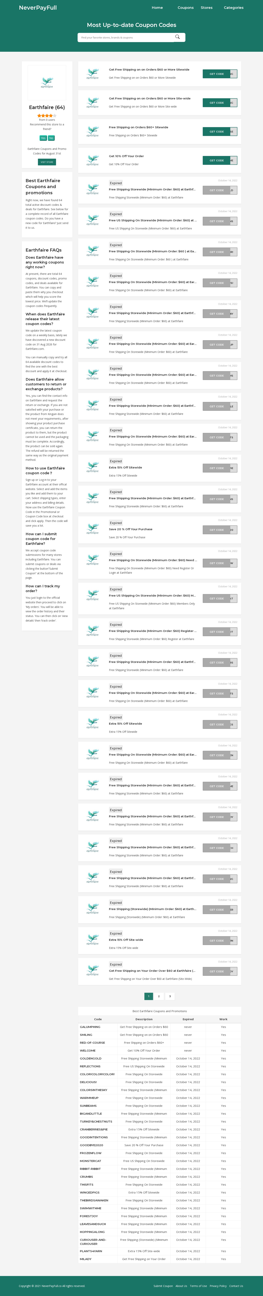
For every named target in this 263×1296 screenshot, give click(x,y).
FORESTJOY (89, 1216)
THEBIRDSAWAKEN (94, 1200)
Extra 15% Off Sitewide (125, 467)
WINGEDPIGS (90, 1192)
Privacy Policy (218, 1286)
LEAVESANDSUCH (93, 1224)
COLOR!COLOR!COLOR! (97, 1074)
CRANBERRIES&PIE (94, 1129)
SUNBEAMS (88, 1106)
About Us (181, 1286)
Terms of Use (198, 1286)
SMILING (86, 1035)
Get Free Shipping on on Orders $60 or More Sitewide (149, 69)
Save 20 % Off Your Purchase (130, 529)
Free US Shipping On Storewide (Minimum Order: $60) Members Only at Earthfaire (170, 595)
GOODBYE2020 (91, 1145)
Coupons (186, 8)
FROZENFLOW (90, 1153)
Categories (234, 8)
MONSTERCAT (90, 1161)
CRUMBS (86, 1176)
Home (157, 8)
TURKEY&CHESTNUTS (96, 1121)
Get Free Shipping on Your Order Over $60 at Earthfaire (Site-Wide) (159, 971)
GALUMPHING (90, 1027)
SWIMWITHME (90, 1208)
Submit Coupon (163, 1286)
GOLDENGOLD (90, 1058)
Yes (43, 138)
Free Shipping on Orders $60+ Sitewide (138, 127)
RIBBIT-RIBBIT (90, 1169)
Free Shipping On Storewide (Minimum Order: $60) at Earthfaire (156, 282)
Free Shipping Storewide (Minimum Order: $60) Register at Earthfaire (160, 631)
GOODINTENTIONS (94, 1137)
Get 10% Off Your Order (126, 156)
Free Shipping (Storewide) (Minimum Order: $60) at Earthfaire (155, 909)
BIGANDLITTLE (91, 1113)
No (51, 138)
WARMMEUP (89, 1098)
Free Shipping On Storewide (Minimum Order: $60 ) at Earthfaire (157, 251)
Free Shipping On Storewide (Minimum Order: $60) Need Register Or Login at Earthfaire (174, 560)
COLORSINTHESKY (93, 1090)
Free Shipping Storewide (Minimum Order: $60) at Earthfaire (154, 189)
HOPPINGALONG (92, 1232)
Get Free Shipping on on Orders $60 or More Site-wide (150, 98)
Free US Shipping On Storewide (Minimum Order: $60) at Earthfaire (159, 220)
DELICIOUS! (88, 1082)
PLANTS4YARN (91, 1251)
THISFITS (86, 1184)
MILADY (85, 1259)
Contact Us (236, 1286)
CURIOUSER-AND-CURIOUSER (93, 1242)
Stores (207, 8)
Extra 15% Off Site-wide (126, 940)
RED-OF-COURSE (92, 1042)
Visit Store (47, 162)
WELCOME (87, 1050)
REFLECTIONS (90, 1066)
